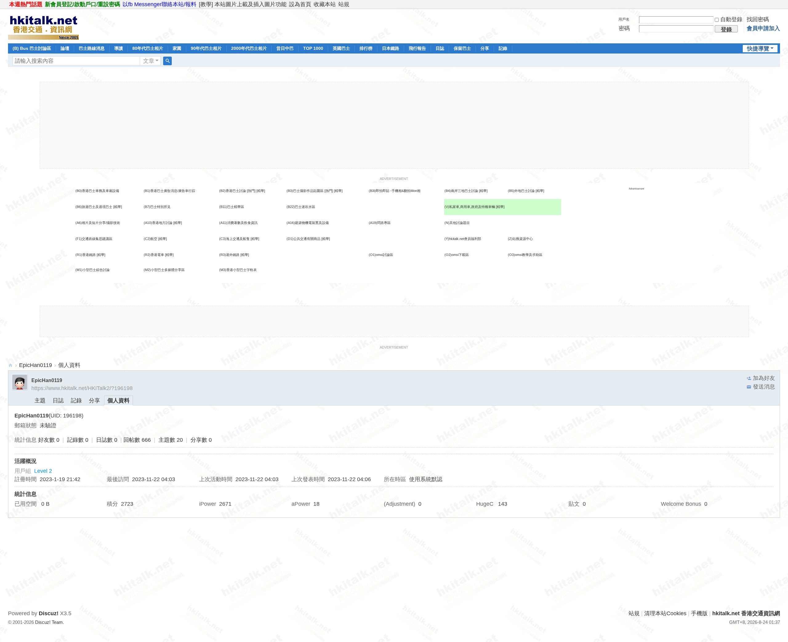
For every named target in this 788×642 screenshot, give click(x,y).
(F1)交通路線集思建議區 (93, 239)
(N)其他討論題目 (457, 223)
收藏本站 (325, 4)
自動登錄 (731, 19)
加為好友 (764, 378)
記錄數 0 (77, 440)
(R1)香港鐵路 (85, 255)
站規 (343, 4)
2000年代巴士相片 (249, 48)
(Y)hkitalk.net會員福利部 (462, 239)
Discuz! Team (49, 622)
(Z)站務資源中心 (520, 239)
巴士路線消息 (92, 48)
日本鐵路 (390, 48)
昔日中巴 (285, 48)
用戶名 (623, 19)
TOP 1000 (313, 48)
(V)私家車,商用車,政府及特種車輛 (470, 207)
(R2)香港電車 (154, 255)
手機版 (699, 613)
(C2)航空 (150, 239)
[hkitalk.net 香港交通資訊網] (43, 25)
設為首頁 (300, 4)
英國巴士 (341, 48)
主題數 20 (171, 440)
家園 (177, 48)
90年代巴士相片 (206, 48)
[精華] (260, 191)
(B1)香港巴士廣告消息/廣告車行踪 (169, 191)
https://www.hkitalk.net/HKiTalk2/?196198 (82, 388)
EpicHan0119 (35, 365)
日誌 (440, 48)
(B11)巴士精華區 (231, 207)
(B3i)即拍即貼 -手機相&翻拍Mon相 (394, 191)
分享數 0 (201, 440)
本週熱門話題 (25, 4)
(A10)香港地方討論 (158, 223)
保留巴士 (462, 48)
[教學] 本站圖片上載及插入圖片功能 (243, 4)
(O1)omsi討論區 (381, 255)
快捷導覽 (758, 49)
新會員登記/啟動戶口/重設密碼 (82, 4)
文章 (148, 61)
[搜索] (167, 61)
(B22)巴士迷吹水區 (301, 207)
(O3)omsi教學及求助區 (525, 255)
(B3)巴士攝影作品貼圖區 (305, 191)
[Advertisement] (394, 125)
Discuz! (48, 613)
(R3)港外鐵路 (229, 255)
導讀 (118, 48)
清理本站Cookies (665, 613)
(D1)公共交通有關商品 (303, 239)
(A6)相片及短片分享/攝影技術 (97, 223)
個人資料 (118, 400)
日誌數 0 (106, 440)
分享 (484, 48)
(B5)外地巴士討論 (521, 191)
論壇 (65, 48)
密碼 (624, 28)
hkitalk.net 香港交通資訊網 (10, 365)
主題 (40, 400)
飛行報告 (417, 48)
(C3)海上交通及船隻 (234, 239)
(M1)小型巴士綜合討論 (92, 270)
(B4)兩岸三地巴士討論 (461, 191)
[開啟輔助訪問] (778, 4)
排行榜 (366, 48)
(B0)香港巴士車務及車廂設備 (97, 191)
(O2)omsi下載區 (456, 255)
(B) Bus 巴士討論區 (32, 48)
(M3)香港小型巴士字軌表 (238, 270)
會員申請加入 (763, 28)
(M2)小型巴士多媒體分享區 (164, 270)
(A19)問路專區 (380, 223)
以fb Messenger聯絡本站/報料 (159, 4)
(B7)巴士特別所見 (157, 207)
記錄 (503, 48)
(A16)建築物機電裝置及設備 (308, 223)
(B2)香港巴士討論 (232, 191)
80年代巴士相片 (147, 48)
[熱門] (251, 191)
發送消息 (764, 387)
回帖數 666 (137, 440)
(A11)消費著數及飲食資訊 (238, 223)
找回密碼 (758, 19)
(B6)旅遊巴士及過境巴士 (93, 207)
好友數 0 (48, 440)
